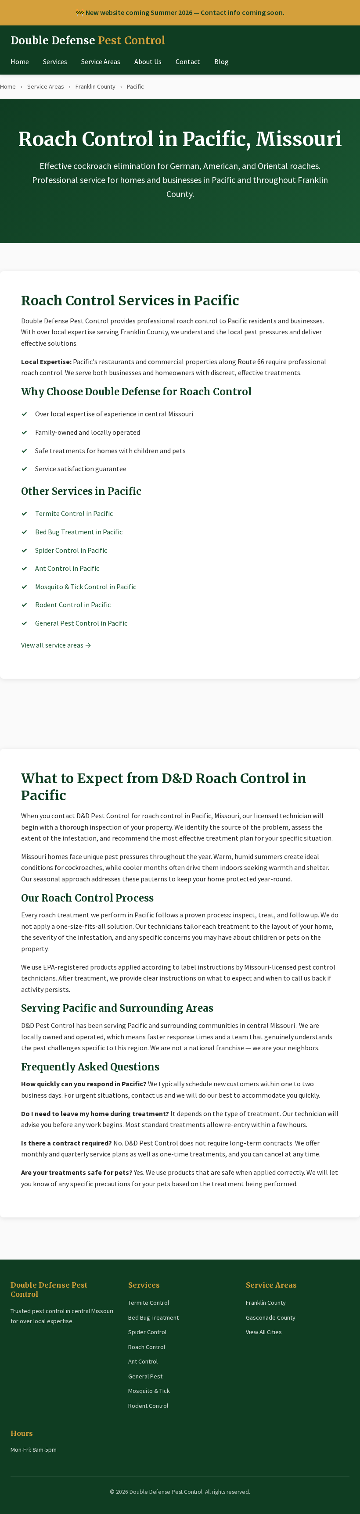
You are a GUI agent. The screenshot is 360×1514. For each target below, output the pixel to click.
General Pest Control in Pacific (81, 623)
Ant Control (143, 1361)
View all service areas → (56, 645)
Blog (221, 61)
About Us (148, 61)
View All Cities (264, 1332)
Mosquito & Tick (149, 1391)
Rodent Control (148, 1406)
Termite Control (148, 1302)
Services (55, 61)
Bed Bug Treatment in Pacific (78, 531)
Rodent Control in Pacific (73, 604)
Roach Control (146, 1347)
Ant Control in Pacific (67, 568)
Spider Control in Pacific (71, 550)
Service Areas (100, 61)
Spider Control (147, 1332)
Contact (188, 61)
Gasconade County (270, 1317)
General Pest (145, 1376)
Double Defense (88, 40)
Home (20, 61)
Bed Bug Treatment (153, 1317)
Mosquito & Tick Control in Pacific (85, 586)
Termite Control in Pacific (74, 513)
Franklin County (95, 86)
